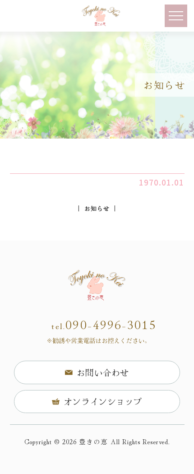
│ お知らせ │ (97, 208)
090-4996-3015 (103, 325)
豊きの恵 (93, 441)
